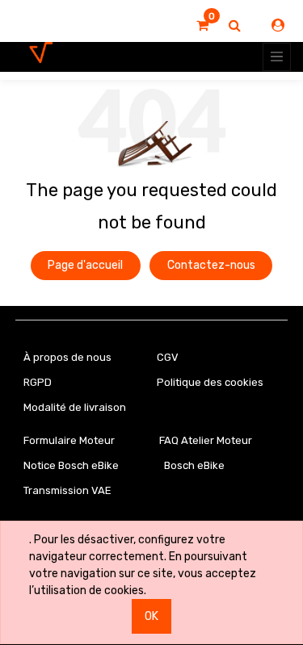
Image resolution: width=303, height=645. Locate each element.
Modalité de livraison (74, 407)
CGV (168, 357)
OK (151, 616)
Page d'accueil (85, 265)
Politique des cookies (210, 382)
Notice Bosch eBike (71, 465)
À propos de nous (67, 357)
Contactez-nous (211, 265)
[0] (202, 26)
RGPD (37, 382)
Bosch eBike (193, 465)
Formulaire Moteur (69, 440)
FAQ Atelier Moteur (205, 440)
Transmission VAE (67, 490)
